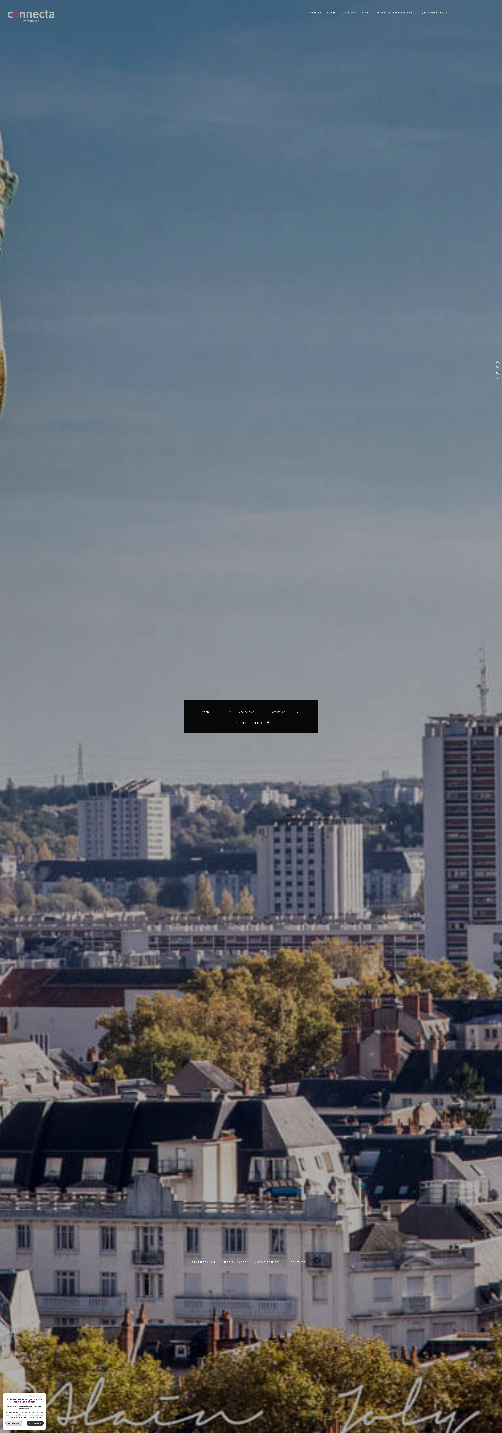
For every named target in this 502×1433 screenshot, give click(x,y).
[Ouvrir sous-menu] (415, 13)
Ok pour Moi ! (35, 1423)
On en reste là (35, 1396)
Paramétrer (13, 1423)
